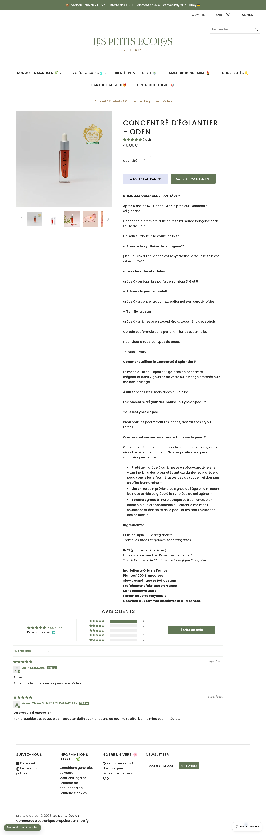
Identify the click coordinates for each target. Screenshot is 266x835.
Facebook (27, 763)
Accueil (100, 101)
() (222, 15)
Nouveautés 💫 (235, 73)
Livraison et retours (118, 773)
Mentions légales (72, 778)
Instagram (28, 768)
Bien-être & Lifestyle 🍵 (136, 73)
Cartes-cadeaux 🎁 (109, 85)
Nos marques (113, 768)
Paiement (247, 15)
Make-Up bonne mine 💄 (189, 73)
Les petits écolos (65, 815)
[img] (22, 662)
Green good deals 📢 (156, 85)
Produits (115, 101)
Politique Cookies (73, 793)
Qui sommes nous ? (118, 763)
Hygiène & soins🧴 (86, 73)
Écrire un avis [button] (192, 630)
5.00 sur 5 (55, 628)
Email (23, 773)
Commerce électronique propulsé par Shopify (52, 820)
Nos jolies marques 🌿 (37, 73)
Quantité (130, 161)
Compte (198, 15)
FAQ (106, 778)
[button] (133, 139)
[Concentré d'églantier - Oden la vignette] (35, 219)
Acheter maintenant (193, 179)
